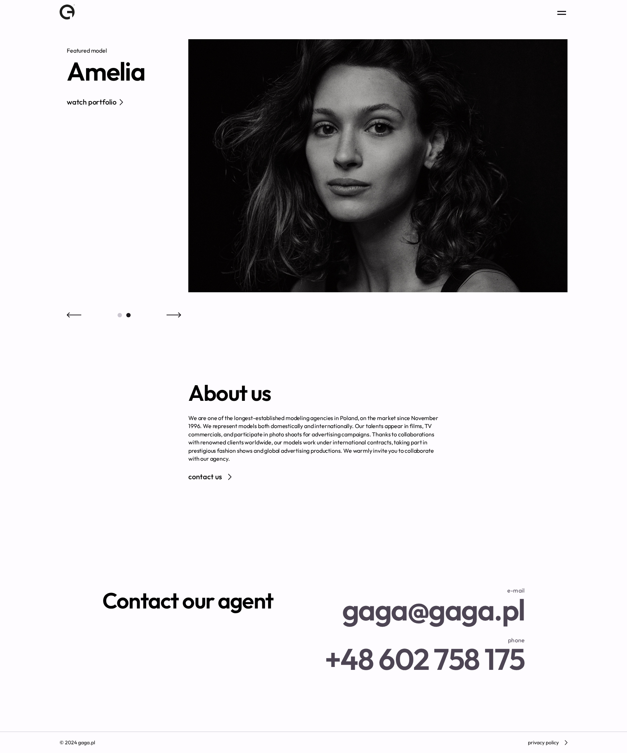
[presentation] (74, 315)
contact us (205, 476)
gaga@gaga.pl (433, 605)
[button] (120, 315)
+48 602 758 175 (425, 655)
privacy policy (543, 742)
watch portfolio (91, 101)
